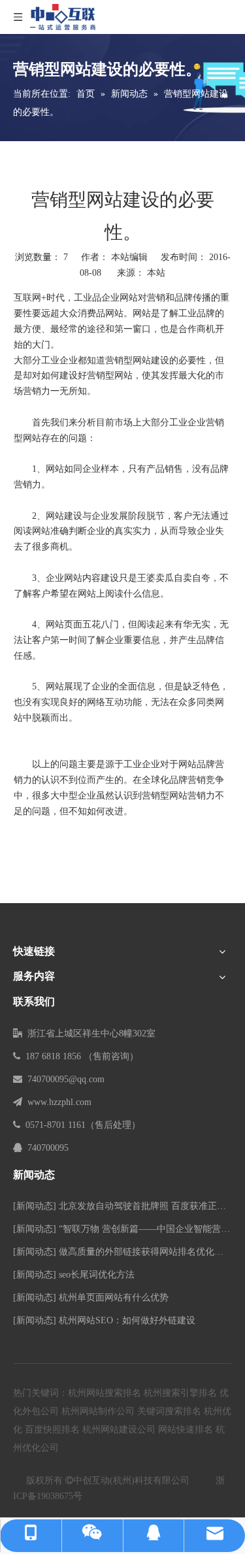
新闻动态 (34, 1206)
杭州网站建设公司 (118, 1429)
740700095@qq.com (66, 1079)
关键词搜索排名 (169, 1411)
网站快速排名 (185, 1429)
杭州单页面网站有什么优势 (114, 1297)
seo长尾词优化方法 (97, 1275)
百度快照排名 (52, 1429)
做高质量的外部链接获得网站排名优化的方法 (150, 1252)
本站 (156, 273)
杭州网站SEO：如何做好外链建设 (127, 1320)
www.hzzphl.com (59, 1102)
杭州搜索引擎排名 (180, 1393)
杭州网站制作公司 (98, 1411)
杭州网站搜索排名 (104, 1393)
